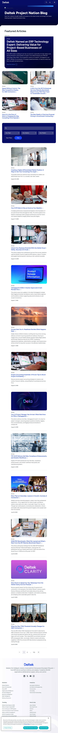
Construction (33, 688)
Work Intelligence (6, 696)
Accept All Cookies (44, 727)
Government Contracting (35, 692)
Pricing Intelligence (6, 692)
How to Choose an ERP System (9, 708)
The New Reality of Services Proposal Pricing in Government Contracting (42, 115)
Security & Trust (33, 706)
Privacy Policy (27, 724)
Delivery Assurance (6, 698)
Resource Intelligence (7, 694)
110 (34, 652)
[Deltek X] (27, 676)
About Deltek (33, 705)
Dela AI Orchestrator (6, 687)
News (31, 710)
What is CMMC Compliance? (8, 712)
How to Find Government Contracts (10, 710)
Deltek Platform (5, 685)
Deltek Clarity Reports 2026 (8, 705)
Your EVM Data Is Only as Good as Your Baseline (26, 208)
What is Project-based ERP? (8, 706)
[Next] (38, 652)
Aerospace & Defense (35, 685)
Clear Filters (9, 138)
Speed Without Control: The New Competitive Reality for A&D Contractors (11, 90)
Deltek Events (33, 712)
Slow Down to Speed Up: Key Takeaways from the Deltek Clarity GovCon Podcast (27, 583)
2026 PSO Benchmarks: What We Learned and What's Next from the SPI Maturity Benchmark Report (28, 542)
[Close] (48, 718)
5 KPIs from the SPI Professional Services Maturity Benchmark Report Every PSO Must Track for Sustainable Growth (40, 91)
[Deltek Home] (5, 2)
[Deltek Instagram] (34, 676)
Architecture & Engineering (36, 687)
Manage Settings (7, 727)
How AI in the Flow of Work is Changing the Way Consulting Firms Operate (10, 116)
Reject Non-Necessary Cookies (30, 727)
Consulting (32, 690)
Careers (31, 708)
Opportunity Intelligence (7, 690)
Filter (18, 138)
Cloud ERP (4, 688)
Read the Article (11, 64)
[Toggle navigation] (54, 2)
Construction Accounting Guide (9, 716)
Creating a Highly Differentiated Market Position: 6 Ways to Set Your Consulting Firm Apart (27, 170)
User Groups (33, 714)
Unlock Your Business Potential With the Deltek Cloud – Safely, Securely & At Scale (29, 248)
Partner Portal (33, 716)
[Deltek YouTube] (30, 676)
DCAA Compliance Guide (7, 714)
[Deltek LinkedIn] (24, 676)
